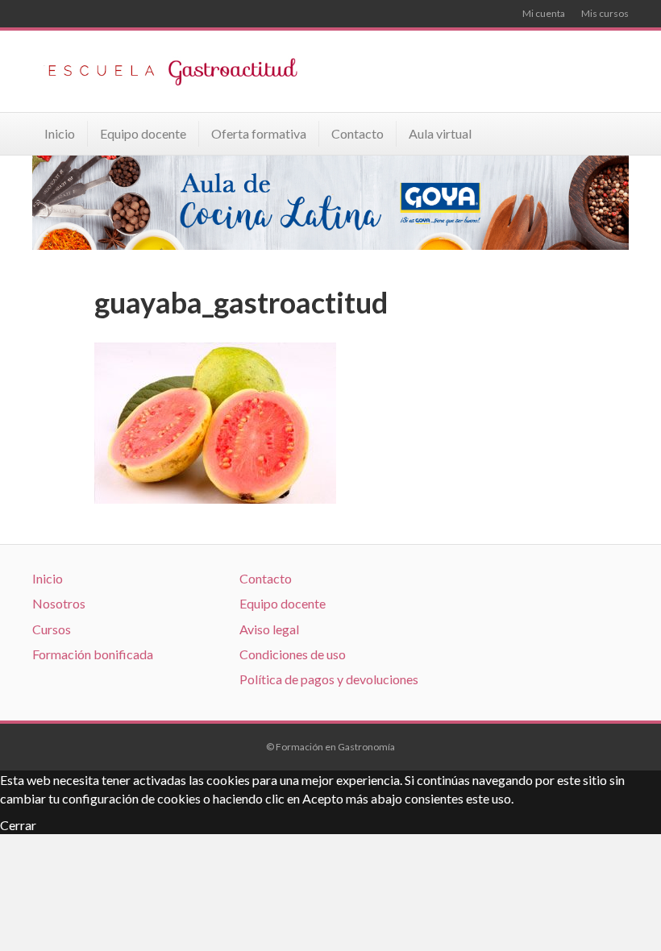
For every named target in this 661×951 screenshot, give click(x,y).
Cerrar (18, 825)
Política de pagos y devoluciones (328, 679)
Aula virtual (440, 133)
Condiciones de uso (292, 654)
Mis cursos (605, 13)
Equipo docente (143, 133)
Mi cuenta (543, 13)
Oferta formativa (258, 133)
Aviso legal (269, 629)
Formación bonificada (92, 654)
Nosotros (58, 603)
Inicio (59, 133)
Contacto (357, 133)
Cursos (51, 629)
